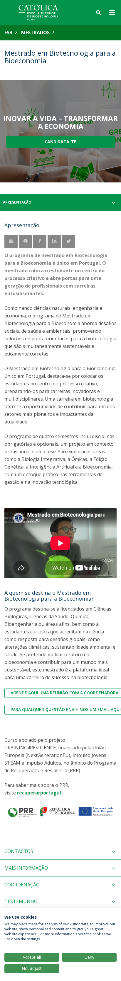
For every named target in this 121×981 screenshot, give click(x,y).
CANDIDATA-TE (60, 141)
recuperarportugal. (39, 792)
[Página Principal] (41, 12)
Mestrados (35, 32)
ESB (8, 32)
